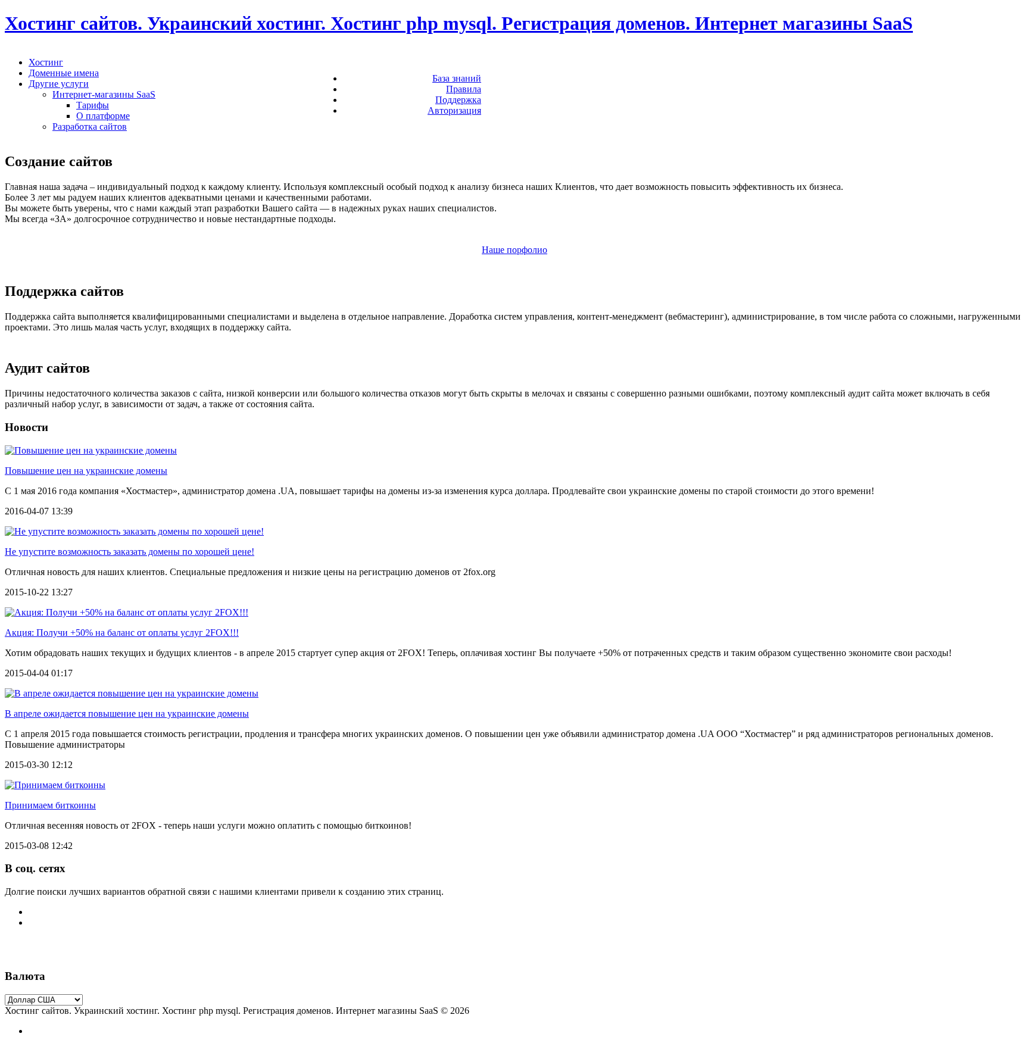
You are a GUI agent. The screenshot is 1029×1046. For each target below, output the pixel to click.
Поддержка (458, 100)
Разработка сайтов (89, 126)
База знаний (456, 78)
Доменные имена (64, 73)
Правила (463, 89)
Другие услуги (59, 84)
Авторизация (454, 110)
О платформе (103, 116)
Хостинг (46, 62)
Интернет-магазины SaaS (103, 94)
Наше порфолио (514, 250)
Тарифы (92, 105)
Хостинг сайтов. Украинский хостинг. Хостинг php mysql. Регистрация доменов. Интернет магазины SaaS (459, 23)
